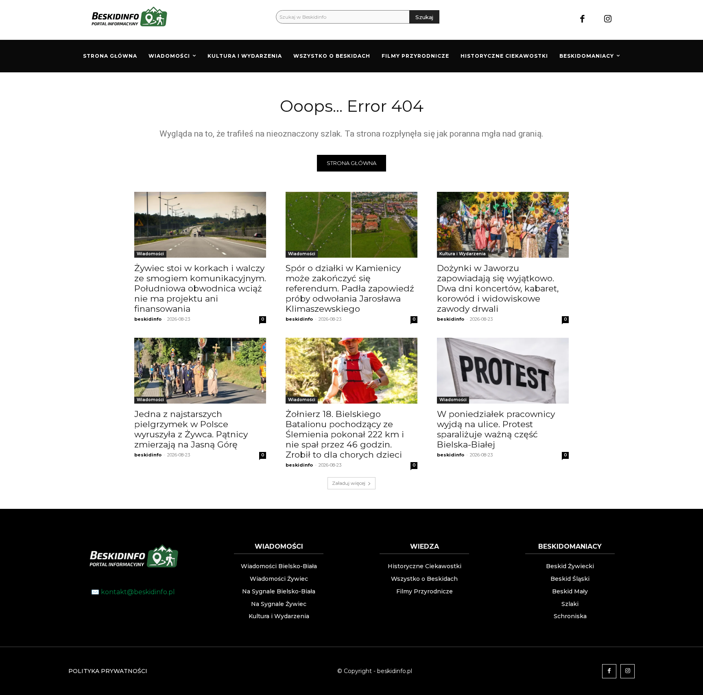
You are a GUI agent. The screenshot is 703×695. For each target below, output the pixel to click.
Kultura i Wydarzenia (462, 253)
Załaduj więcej (348, 483)
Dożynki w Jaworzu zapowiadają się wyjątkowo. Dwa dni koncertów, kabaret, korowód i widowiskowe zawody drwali (498, 288)
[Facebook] (582, 19)
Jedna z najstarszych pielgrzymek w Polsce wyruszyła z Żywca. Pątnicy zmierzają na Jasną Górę (191, 429)
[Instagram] (608, 19)
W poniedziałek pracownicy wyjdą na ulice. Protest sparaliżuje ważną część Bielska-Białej (496, 429)
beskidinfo (148, 319)
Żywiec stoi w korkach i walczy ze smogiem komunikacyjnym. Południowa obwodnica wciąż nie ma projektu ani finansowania (200, 288)
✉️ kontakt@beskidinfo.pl (133, 592)
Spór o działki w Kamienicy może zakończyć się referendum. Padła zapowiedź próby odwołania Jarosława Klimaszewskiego (350, 288)
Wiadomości (150, 253)
